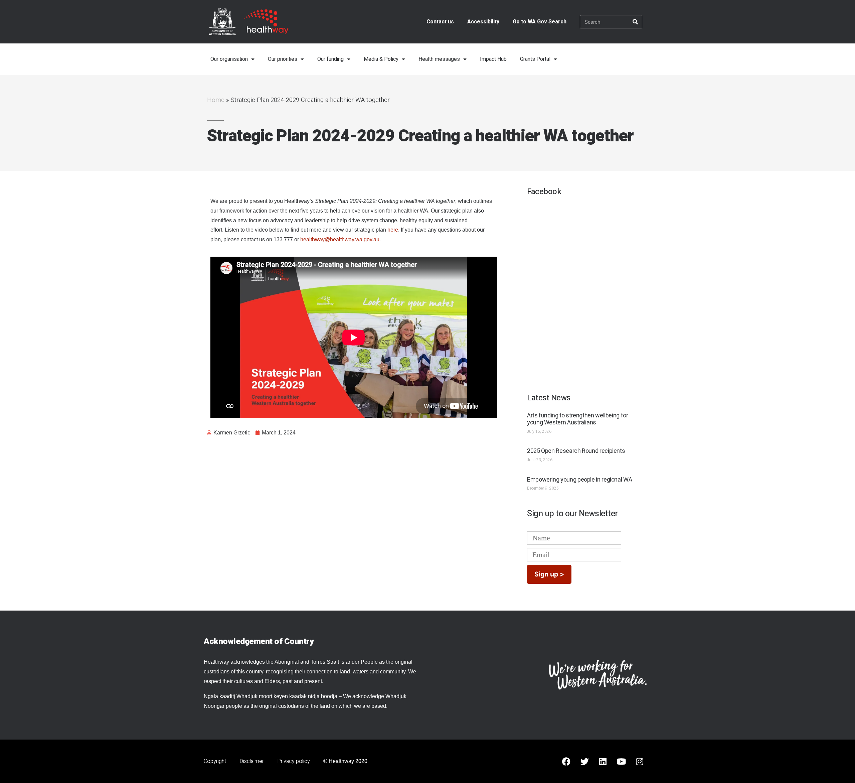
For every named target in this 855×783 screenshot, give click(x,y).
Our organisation (229, 59)
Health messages (439, 59)
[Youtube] (621, 761)
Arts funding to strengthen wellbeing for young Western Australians (577, 419)
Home (215, 100)
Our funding (330, 59)
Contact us (440, 22)
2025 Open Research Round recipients (576, 450)
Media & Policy (381, 59)
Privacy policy (293, 761)
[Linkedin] (602, 761)
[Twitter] (584, 761)
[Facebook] (566, 761)
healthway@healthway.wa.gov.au (339, 239)
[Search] (635, 21)
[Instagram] (639, 761)
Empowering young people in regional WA (579, 479)
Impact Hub (493, 59)
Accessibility (483, 22)
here (392, 230)
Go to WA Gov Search (539, 22)
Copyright (215, 761)
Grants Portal (535, 59)
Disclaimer (251, 761)
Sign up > (549, 574)
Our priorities (282, 59)
